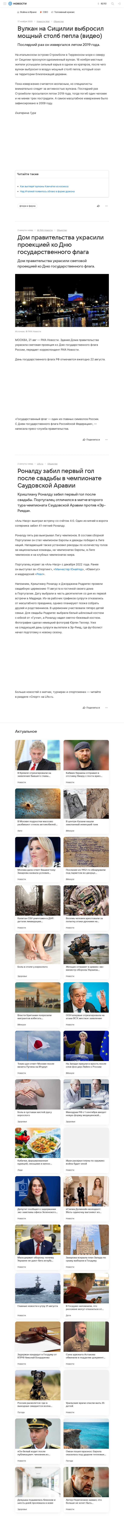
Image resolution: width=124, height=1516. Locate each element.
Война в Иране (28, 12)
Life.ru (40, 464)
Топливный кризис (64, 12)
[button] (62, 301)
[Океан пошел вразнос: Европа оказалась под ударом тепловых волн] (86, 1441)
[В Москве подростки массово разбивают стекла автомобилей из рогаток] (37, 811)
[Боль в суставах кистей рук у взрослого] (37, 1102)
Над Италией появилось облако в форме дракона (47, 191)
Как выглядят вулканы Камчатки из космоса (44, 186)
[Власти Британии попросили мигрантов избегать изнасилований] (37, 1005)
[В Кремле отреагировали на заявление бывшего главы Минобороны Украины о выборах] (37, 762)
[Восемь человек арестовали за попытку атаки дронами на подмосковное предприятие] (86, 908)
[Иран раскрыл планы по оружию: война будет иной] (86, 1150)
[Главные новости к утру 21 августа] (37, 1296)
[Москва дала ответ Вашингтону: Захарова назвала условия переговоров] (37, 859)
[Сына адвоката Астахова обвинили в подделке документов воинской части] (86, 1344)
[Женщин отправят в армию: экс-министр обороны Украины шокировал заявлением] (86, 956)
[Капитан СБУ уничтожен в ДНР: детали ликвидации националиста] (37, 908)
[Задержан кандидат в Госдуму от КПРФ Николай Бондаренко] (37, 1344)
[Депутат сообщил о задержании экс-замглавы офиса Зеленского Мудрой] (37, 1199)
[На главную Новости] (19, 3)
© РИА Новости (45, 230)
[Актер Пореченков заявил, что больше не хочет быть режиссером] (86, 1489)
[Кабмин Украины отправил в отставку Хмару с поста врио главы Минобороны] (86, 762)
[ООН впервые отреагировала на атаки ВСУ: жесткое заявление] (86, 1005)
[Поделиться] (98, 206)
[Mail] (10, 3)
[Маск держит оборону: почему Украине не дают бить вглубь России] (37, 1247)
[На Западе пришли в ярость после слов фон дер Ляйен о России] (86, 1053)
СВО (45, 12)
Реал (40, 574)
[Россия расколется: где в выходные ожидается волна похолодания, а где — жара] (37, 1392)
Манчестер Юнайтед (68, 569)
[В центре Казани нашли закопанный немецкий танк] (86, 811)
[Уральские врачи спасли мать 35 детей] (86, 1392)
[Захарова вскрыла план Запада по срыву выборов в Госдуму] (86, 1247)
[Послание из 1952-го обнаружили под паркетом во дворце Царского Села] (86, 859)
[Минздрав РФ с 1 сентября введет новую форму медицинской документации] (86, 1102)
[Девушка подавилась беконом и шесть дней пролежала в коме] (37, 1489)
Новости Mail (43, 21)
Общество (59, 21)
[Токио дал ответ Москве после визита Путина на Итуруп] (37, 1053)
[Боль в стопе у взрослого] (37, 956)
